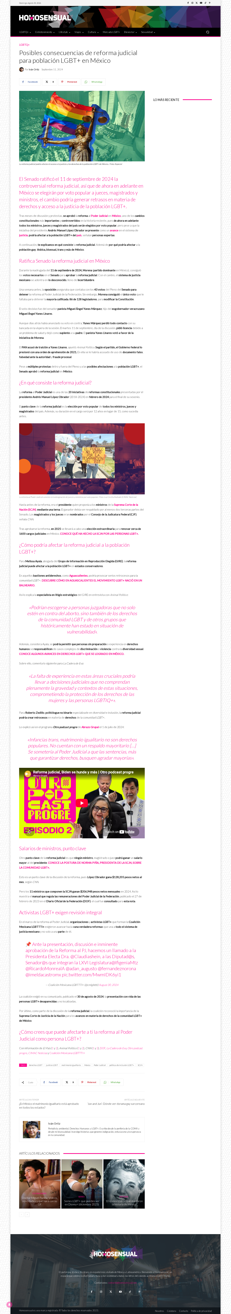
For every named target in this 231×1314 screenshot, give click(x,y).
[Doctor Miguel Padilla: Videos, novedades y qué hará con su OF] (39, 1184)
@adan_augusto (81, 968)
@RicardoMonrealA (45, 968)
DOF (102, 1048)
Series (81, 1197)
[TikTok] (205, 3)
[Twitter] (197, 3)
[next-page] (27, 1214)
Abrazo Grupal (90, 727)
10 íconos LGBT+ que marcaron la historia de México (124, 1202)
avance (114, 230)
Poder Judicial (99, 215)
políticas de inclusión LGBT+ (121, 1065)
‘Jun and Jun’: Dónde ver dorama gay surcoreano (116, 1103)
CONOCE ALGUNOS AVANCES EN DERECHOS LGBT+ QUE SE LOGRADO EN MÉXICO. (71, 653)
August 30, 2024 (108, 984)
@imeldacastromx (43, 974)
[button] (207, 32)
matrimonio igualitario (71, 1065)
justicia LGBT (52, 1065)
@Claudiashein (85, 956)
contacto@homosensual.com (122, 1282)
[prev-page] (21, 1214)
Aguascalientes (78, 575)
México (116, 215)
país (79, 235)
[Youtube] (201, 3)
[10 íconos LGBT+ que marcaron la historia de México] (124, 1184)
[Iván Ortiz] (22, 69)
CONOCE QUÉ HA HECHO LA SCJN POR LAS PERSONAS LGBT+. (99, 533)
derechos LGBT (35, 1065)
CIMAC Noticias (37, 1053)
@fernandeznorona (117, 968)
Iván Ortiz (34, 69)
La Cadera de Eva (116, 1048)
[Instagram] (192, 3)
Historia (123, 1197)
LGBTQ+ (24, 44)
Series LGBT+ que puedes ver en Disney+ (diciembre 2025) (81, 1202)
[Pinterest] (210, 3)
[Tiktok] (129, 1291)
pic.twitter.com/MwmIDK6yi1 (91, 974)
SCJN (140, 1065)
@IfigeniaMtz (124, 962)
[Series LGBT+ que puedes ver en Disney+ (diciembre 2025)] (82, 1184)
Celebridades (39, 1193)
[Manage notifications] (9, 1305)
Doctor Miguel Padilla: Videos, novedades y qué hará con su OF (40, 1201)
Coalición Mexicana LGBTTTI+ (67, 1053)
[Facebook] (188, 3)
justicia (23, 235)
